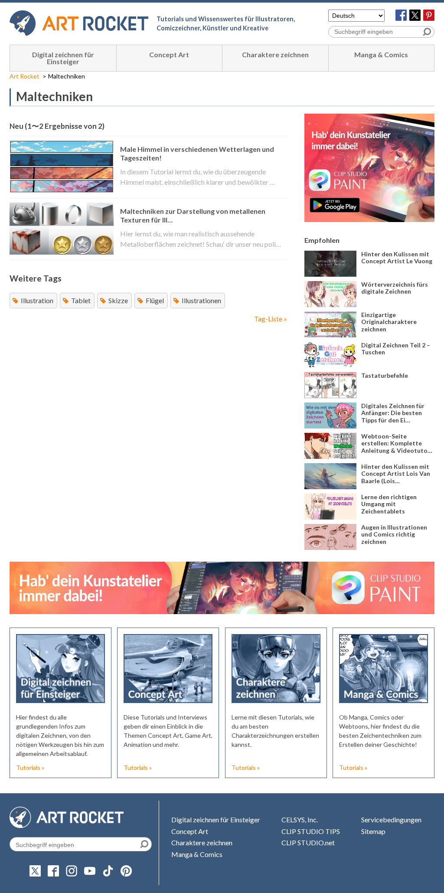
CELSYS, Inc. (299, 819)
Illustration (37, 300)
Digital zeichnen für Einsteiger (63, 57)
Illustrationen (201, 300)
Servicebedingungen (391, 819)
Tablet (81, 300)
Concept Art (169, 54)
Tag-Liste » (270, 318)
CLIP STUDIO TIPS (310, 831)
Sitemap (373, 831)
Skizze (118, 300)
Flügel (155, 300)
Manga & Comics (381, 54)
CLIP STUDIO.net (308, 842)
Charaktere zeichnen (275, 54)
